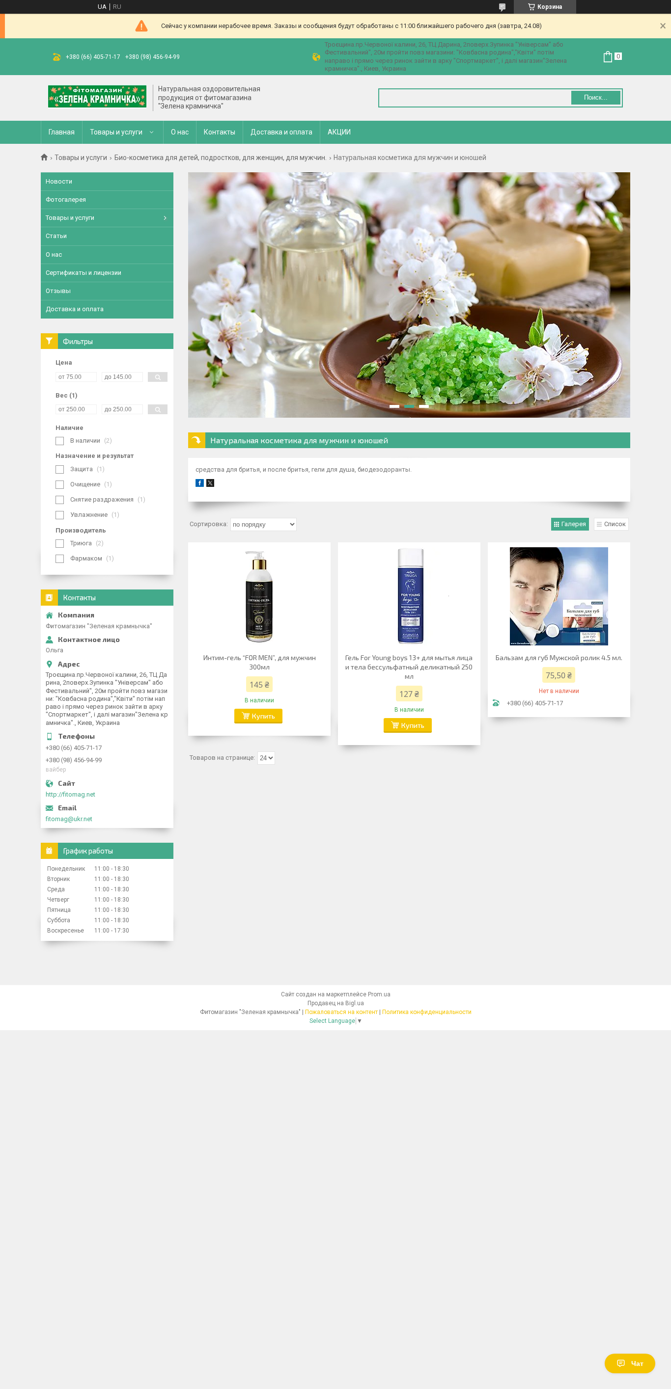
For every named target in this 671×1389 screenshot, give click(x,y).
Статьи (56, 236)
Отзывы (58, 290)
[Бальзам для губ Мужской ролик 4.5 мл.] (559, 596)
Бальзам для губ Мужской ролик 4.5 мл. (559, 657)
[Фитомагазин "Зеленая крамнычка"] (97, 97)
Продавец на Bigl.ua (336, 1003)
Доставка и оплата (281, 132)
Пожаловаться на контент (341, 1012)
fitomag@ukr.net (69, 819)
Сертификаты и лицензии (83, 272)
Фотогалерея (66, 199)
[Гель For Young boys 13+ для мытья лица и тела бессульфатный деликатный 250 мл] (409, 596)
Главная (62, 132)
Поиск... (596, 97)
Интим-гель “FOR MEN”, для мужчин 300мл (259, 662)
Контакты (219, 132)
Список (615, 524)
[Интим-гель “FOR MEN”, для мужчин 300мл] (259, 596)
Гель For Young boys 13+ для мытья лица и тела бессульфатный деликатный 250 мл (409, 666)
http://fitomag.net (70, 794)
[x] (210, 484)
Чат (637, 1363)
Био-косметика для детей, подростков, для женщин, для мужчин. (220, 157)
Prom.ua (379, 994)
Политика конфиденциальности (427, 1012)
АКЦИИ (339, 132)
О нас (180, 132)
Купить (263, 716)
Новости (59, 181)
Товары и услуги (116, 132)
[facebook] (200, 484)
